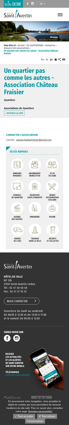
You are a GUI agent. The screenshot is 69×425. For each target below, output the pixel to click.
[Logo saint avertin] (18, 265)
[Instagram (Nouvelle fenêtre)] (33, 4)
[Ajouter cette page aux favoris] (55, 59)
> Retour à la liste (14, 113)
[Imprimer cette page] (63, 59)
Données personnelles (40, 411)
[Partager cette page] (59, 60)
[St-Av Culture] (13, 4)
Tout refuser (48, 416)
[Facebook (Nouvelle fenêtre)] (26, 4)
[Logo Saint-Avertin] (19, 14)
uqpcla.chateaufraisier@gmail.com (34, 139)
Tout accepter (25, 416)
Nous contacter (17, 301)
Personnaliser (35, 421)
